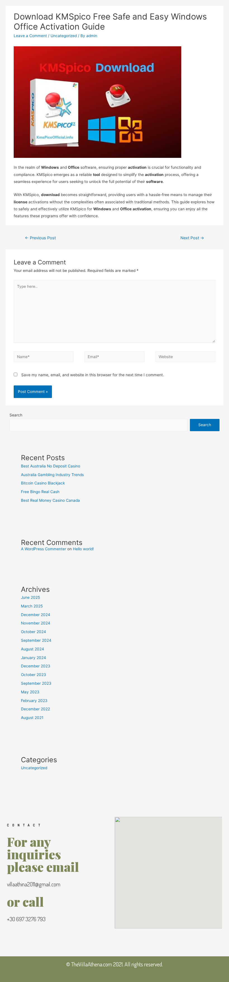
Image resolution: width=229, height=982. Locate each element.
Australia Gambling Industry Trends (52, 474)
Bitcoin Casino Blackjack (43, 483)
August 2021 (32, 717)
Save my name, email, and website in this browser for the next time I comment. (92, 375)
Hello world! (83, 549)
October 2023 (33, 674)
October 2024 (33, 631)
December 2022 (35, 709)
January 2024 (33, 657)
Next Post (192, 237)
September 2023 (36, 683)
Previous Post (40, 237)
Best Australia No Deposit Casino (50, 466)
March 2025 (32, 606)
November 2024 (35, 623)
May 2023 (30, 692)
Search (15, 415)
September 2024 (36, 640)
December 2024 (35, 614)
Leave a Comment (30, 35)
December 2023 (35, 666)
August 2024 (32, 649)
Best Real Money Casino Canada (50, 500)
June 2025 (30, 597)
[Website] (185, 358)
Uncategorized (64, 35)
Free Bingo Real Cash (40, 491)
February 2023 (34, 700)
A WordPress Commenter (43, 549)
